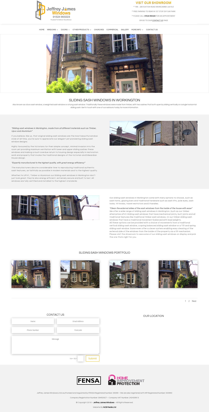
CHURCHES (99, 30)
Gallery (125, 30)
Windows (51, 30)
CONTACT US (157, 20)
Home (41, 30)
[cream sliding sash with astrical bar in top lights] (129, 287)
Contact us (152, 30)
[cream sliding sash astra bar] (80, 287)
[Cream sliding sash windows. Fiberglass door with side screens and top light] (30, 287)
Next (194, 301)
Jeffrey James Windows (103, 402)
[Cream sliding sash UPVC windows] (178, 287)
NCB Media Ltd (109, 407)
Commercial (112, 30)
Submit (92, 358)
